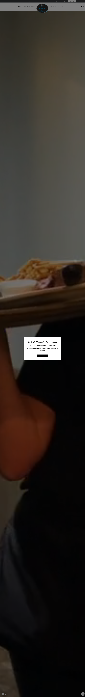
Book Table (42, 356)
